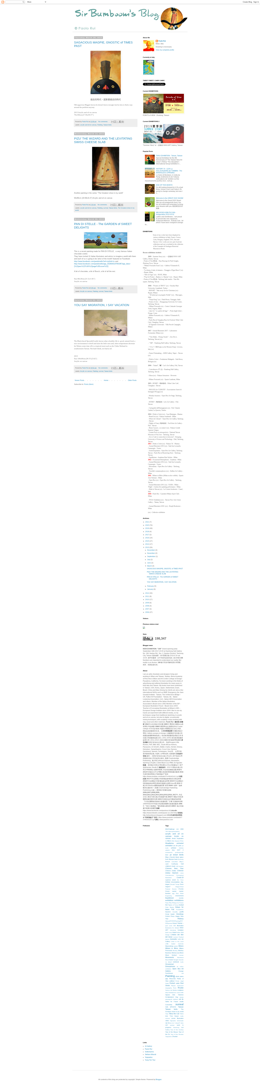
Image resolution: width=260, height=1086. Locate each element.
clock (181, 873)
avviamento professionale (174, 852)
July (149, 560)
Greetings (179, 914)
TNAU (181, 1014)
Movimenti (180, 957)
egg (173, 893)
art (174, 845)
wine (182, 1023)
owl (182, 973)
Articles (181, 848)
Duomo (174, 889)
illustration (180, 925)
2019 (147, 528)
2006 (147, 612)
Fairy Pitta (168, 903)
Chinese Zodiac (170, 870)
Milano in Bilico (171, 948)
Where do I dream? (174, 1023)
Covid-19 (180, 877)
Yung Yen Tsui (150, 1060)
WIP (166, 1025)
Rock (174, 988)
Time (166, 1014)
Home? (175, 923)
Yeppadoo (168, 1036)
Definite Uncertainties (172, 882)
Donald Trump (174, 884)
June (149, 563)
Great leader (170, 914)
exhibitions (178, 900)
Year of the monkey (176, 1030)
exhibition (169, 900)
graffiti (181, 912)
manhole (180, 944)
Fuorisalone (179, 909)
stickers (175, 999)
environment (179, 895)
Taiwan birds (107, 125)
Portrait (172, 983)
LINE (166, 944)
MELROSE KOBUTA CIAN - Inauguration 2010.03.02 (166, 213)
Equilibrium (169, 898)
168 (177, 829)
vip (166, 1023)
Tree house (174, 1016)
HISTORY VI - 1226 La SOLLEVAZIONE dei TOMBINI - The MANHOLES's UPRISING (169, 171)
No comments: (103, 121)
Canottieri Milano (177, 861)
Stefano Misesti (150, 1054)
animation (169, 846)
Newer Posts (79, 380)
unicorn (167, 1018)
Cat (182, 864)
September (151, 556)
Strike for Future (171, 1001)
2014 (147, 544)
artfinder (173, 848)
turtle (181, 1016)
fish (166, 905)
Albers (169, 841)
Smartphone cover (174, 992)
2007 (147, 609)
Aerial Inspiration (177, 838)
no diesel (168, 962)
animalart (180, 843)
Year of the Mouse (171, 1032)
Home (106, 380)
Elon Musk (179, 893)
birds (181, 855)
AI (166, 841)
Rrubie (180, 988)
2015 (147, 541)
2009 (147, 603)
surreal (105, 208)
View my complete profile (165, 50)
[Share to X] (117, 121)
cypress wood (170, 880)
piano (181, 976)
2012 (147, 593)
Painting (100, 125)
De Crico (180, 880)
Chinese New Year (174, 868)
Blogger (158, 1079)
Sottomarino (149, 1052)
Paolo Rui (162, 41)
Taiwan (180, 1007)
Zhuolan (175, 1036)
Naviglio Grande (178, 960)
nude (181, 962)
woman (172, 1025)
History (180, 918)
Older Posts (132, 380)
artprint (167, 850)
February (150, 586)
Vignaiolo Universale (176, 1020)
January (150, 589)
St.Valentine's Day (171, 997)
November (151, 553)
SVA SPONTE (170, 1007)
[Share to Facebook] (120, 121)
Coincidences (169, 875)
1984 (181, 829)
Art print (178, 845)
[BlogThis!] (115, 121)
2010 (147, 599)
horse (180, 923)
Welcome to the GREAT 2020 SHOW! (169, 198)
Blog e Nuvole (170, 857)
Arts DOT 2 (177, 850)
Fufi (172, 909)
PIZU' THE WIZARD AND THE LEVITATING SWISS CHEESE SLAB (103, 140)
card (166, 864)
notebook (176, 962)
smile (181, 992)
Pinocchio (172, 978)
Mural (167, 960)
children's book (170, 866)
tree (166, 1016)
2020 (147, 525)
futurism (168, 912)
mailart (173, 944)
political (172, 981)
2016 (147, 538)
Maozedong (169, 946)
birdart (175, 855)
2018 (147, 532)
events (181, 898)
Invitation (180, 930)
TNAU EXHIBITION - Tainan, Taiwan (169, 156)
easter (174, 891)
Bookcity (180, 859)
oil (177, 966)
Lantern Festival (178, 937)
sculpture (180, 990)
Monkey (175, 950)
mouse (181, 955)
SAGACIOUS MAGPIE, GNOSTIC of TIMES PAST (165, 569)
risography (168, 988)
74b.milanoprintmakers (172, 831)
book (176, 859)
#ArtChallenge (170, 829)
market (176, 946)
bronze (167, 861)
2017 (147, 535)
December (151, 550)
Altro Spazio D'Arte (177, 841)
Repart (173, 985)
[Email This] (112, 121)
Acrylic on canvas (86, 291)
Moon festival (170, 955)
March (149, 566)
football (181, 905)
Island (174, 932)
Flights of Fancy (173, 905)
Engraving (168, 895)
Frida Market (169, 907)
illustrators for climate (172, 928)
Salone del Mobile (171, 990)
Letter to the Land (177, 941)
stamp (181, 997)
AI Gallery (148, 1046)
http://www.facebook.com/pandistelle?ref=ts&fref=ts (94, 261)
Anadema (169, 843)
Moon (181, 953)
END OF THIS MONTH (164, 185)
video (167, 1020)
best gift (168, 855)
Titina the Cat (174, 1014)
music (171, 960)
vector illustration (177, 1018)
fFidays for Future (177, 903)
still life (181, 999)
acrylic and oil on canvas (88, 125)
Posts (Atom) (88, 384)
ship (166, 992)
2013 (147, 547)
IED (174, 925)
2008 (147, 606)
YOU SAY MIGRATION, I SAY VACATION (101, 305)
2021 (147, 522)
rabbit (177, 983)
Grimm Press (170, 916)
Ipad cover (168, 932)
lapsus (167, 939)
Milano (180, 946)
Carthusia (174, 864)
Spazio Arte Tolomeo (174, 995)
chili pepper (179, 866)
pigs (166, 978)
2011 (147, 596)
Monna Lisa (175, 953)
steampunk (168, 999)
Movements (169, 957)
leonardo (173, 939)
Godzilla (175, 912)
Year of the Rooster (177, 1034)
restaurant (180, 985)
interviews (173, 930)
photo (177, 976)
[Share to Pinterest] (122, 121)
